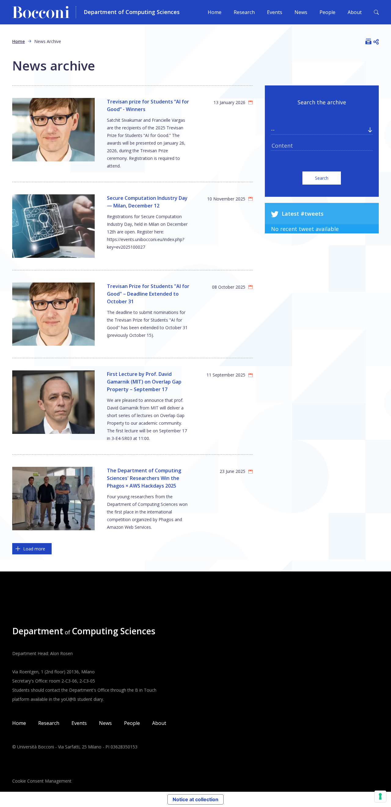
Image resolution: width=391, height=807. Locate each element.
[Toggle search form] (376, 12)
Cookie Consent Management (41, 781)
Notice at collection (195, 799)
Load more (34, 549)
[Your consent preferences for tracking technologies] (380, 796)
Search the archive (322, 102)
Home (214, 12)
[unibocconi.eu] (44, 12)
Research (244, 12)
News (300, 12)
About (355, 12)
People (327, 12)
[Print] (368, 41)
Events (274, 12)
